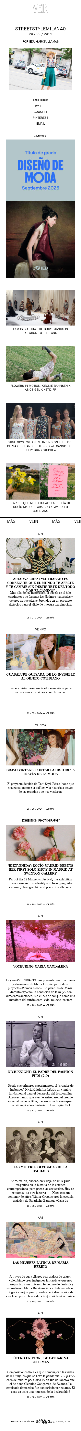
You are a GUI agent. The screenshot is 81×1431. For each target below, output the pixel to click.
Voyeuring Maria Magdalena (40, 966)
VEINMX (40, 629)
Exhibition (29, 821)
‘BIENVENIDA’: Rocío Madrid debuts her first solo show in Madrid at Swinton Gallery (40, 869)
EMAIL (40, 124)
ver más (50, 618)
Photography (49, 821)
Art (40, 534)
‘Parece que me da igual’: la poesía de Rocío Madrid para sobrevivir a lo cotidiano (40, 507)
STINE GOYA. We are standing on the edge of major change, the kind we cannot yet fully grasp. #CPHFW (40, 446)
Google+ (7, 1428)
